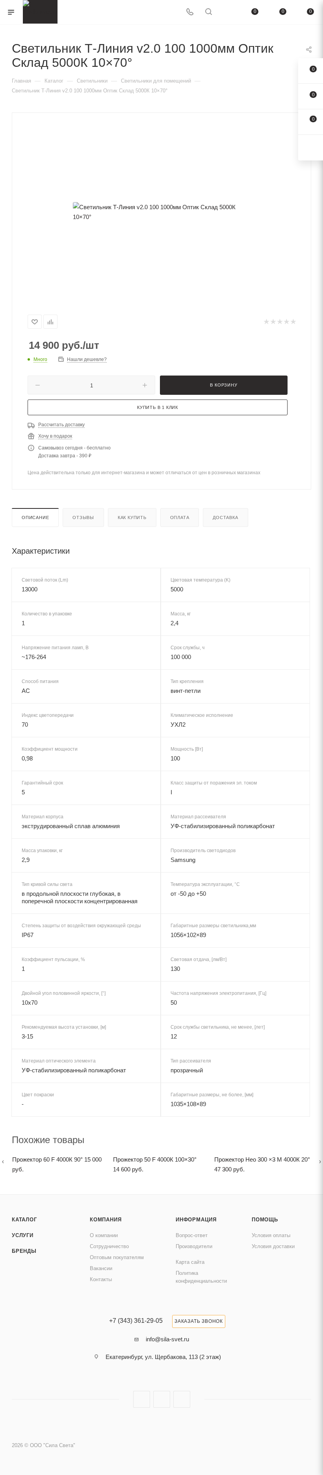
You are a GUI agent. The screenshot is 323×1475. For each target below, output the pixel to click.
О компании (104, 1235)
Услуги (22, 1235)
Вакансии (101, 1268)
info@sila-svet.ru (167, 1339)
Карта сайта (190, 1262)
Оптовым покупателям (117, 1257)
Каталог (24, 1220)
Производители (194, 1246)
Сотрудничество (109, 1246)
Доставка (225, 517)
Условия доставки (273, 1246)
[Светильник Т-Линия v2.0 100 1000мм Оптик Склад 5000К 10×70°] (161, 211)
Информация (196, 1220)
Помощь (265, 1220)
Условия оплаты (271, 1235)
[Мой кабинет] (227, 12)
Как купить (132, 517)
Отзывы (83, 517)
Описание (35, 517)
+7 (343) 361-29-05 (136, 1321)
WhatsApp (181, 1399)
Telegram (161, 1399)
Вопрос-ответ (192, 1235)
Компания (105, 1220)
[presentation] (3, 1161)
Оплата (179, 517)
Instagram (141, 1399)
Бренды (24, 1251)
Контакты (101, 1279)
